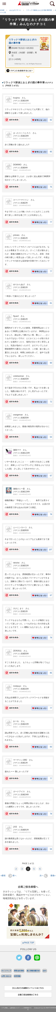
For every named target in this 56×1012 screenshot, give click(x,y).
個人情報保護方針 (33, 971)
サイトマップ (6, 971)
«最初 (3, 875)
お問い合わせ (6, 976)
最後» (52, 875)
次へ (41, 875)
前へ (14, 875)
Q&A (45, 971)
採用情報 (17, 976)
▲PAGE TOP (28, 943)
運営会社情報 (19, 971)
